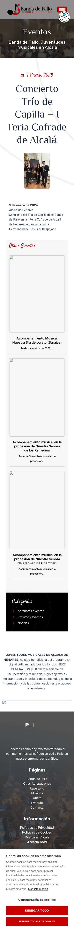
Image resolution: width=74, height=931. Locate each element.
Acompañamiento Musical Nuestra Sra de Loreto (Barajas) (37, 340)
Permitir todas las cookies (37, 921)
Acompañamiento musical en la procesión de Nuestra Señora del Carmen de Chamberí (37, 559)
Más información (38, 888)
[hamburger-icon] (62, 9)
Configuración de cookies (37, 899)
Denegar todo (37, 910)
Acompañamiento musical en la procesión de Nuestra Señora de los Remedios (37, 446)
